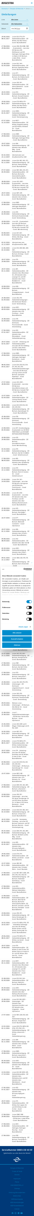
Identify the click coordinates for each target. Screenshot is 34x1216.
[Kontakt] (29, 2)
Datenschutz (17, 1196)
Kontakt (17, 1175)
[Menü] (32, 3)
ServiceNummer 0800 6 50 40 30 (17, 1149)
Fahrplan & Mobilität (16, 8)
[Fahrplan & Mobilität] (24, 2)
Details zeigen (23, 627)
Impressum (17, 1179)
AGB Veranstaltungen (17, 1202)
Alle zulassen (17, 633)
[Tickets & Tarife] (26, 2)
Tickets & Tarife (17, 1171)
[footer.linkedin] (18, 1212)
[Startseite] (8, 3)
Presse (17, 1182)
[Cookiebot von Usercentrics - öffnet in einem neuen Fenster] (24, 569)
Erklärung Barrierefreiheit (17, 1192)
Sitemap (17, 1188)
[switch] (29, 607)
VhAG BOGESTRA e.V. (16, 1185)
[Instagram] (15, 1212)
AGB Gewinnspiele (17, 1199)
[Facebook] (12, 1212)
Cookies (17, 1209)
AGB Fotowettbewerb (17, 1206)
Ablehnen (17, 645)
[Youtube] (21, 1212)
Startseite (5, 8)
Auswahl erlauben (17, 639)
